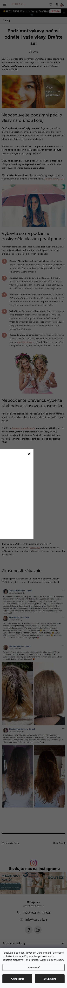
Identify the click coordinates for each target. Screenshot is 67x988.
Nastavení (34, 967)
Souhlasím (50, 979)
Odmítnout (17, 979)
